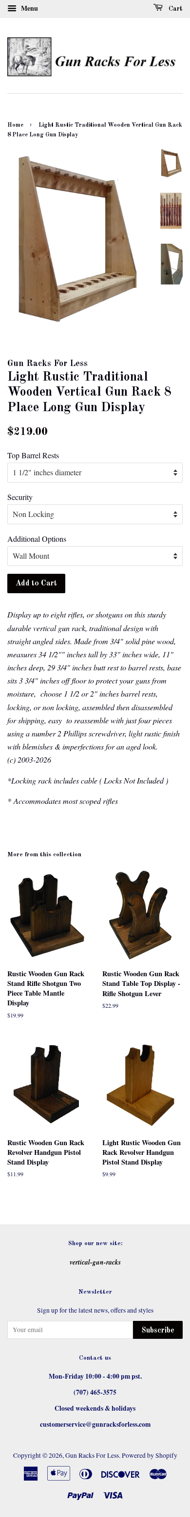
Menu (28, 8)
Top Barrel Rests (33, 455)
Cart (175, 8)
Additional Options (36, 538)
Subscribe (157, 1330)
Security (20, 497)
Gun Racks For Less (92, 1455)
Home (15, 125)
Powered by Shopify (149, 1455)
